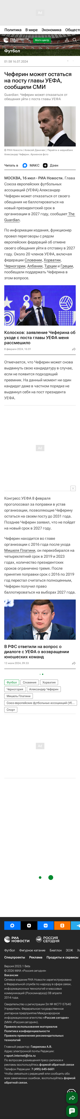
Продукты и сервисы (62, 957)
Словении (33, 260)
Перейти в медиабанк (60, 150)
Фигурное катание (32, 950)
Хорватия (49, 682)
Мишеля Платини (19, 550)
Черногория (15, 689)
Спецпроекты (14, 957)
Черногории (14, 266)
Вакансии (11, 975)
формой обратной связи (56, 1064)
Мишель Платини (19, 696)
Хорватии (52, 260)
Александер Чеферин (43, 689)
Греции (67, 266)
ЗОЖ (69, 950)
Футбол (12, 682)
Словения (29, 682)
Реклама (35, 957)
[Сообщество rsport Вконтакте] (46, 925)
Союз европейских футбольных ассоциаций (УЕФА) (42, 703)
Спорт (11, 709)
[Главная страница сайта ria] (5, 40)
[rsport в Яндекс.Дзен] (29, 925)
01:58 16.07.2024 (16, 61)
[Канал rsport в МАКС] (12, 925)
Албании (34, 266)
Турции (50, 266)
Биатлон (56, 950)
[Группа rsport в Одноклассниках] (62, 925)
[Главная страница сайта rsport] (25, 40)
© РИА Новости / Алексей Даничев (24, 150)
